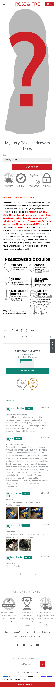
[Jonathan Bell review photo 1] (12, 513)
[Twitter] (24, 645)
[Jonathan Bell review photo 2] (25, 513)
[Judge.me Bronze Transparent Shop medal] (33, 383)
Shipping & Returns (42, 632)
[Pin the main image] (22, 331)
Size (4, 155)
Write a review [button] (27, 371)
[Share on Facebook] (12, 331)
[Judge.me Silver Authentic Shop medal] (22, 383)
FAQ (39, 636)
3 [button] (28, 574)
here (12, 622)
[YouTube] (38, 645)
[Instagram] (31, 645)
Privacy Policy (35, 672)
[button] (18, 360)
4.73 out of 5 (27, 354)
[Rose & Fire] (27, 3)
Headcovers (27, 337)
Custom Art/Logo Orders (24, 636)
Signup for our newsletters (27, 659)
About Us (17, 632)
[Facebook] (17, 645)
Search (8, 632)
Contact (28, 632)
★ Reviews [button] (52, 346)
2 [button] (24, 574)
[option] (27, 71)
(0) (50, 4)
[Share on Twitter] (17, 331)
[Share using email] (32, 331)
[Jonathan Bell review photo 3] (37, 513)
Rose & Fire (25, 672)
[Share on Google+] (28, 331)
